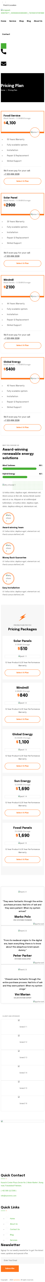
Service (12, 21)
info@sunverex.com (8, 72)
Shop (21, 21)
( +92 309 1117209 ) (8, 1191)
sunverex (17, 1280)
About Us (38, 21)
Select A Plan (22, 673)
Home (3, 21)
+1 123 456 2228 (11, 174)
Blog (29, 21)
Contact (6, 34)
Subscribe (9, 1268)
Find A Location (9, 5)
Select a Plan (22, 181)
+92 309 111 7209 (7, 59)
